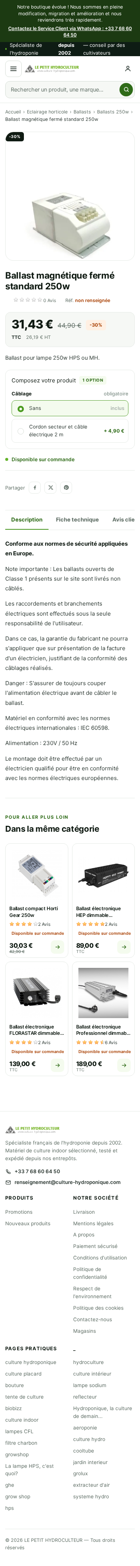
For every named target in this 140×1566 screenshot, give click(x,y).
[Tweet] (50, 488)
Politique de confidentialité (90, 1273)
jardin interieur (90, 1462)
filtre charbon (21, 1443)
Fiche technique (77, 519)
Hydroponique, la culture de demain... (102, 1412)
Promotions (18, 1212)
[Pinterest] (66, 488)
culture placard (23, 1374)
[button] (35, 300)
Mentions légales (93, 1223)
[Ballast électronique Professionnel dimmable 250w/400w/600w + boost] (103, 993)
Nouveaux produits (27, 1223)
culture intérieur (92, 1374)
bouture (14, 1385)
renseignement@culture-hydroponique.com (68, 1182)
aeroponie (85, 1428)
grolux (80, 1473)
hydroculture (88, 1362)
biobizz (13, 1408)
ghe (9, 1485)
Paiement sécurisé (95, 1246)
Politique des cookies (98, 1308)
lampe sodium (89, 1385)
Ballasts (82, 112)
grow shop (17, 1496)
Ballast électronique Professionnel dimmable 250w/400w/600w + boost (103, 1036)
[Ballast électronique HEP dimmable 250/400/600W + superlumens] (103, 874)
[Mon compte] (128, 69)
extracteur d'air (91, 1485)
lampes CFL (19, 1431)
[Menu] (13, 69)
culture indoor (21, 1420)
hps (9, 1508)
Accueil (13, 112)
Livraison (84, 1212)
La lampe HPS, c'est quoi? (29, 1470)
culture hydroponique (30, 1362)
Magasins (84, 1331)
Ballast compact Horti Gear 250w (33, 911)
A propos (83, 1235)
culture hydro (89, 1439)
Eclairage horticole (47, 112)
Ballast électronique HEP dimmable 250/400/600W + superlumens (98, 918)
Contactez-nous (92, 1319)
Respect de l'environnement (92, 1292)
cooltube (83, 1451)
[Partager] (35, 488)
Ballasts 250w (113, 112)
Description (27, 519)
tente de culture (24, 1397)
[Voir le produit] (57, 947)
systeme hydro (91, 1496)
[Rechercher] (126, 89)
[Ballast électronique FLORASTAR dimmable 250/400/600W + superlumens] (36, 993)
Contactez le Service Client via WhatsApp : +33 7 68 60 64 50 (70, 32)
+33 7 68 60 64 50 (37, 1171)
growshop (17, 1454)
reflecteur (85, 1397)
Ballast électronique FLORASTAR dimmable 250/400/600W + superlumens (34, 1036)
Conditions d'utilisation (100, 1258)
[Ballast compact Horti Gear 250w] (36, 874)
